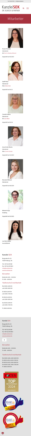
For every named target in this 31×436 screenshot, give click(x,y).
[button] (2, 433)
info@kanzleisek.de (19, 1)
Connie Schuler (9, 151)
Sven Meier (7, 119)
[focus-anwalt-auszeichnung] (11, 371)
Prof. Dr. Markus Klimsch (10, 53)
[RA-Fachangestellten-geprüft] (13, 412)
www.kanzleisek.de (7, 270)
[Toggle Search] (23, 8)
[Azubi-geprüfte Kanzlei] (13, 395)
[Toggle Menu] (27, 8)
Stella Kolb (8, 86)
